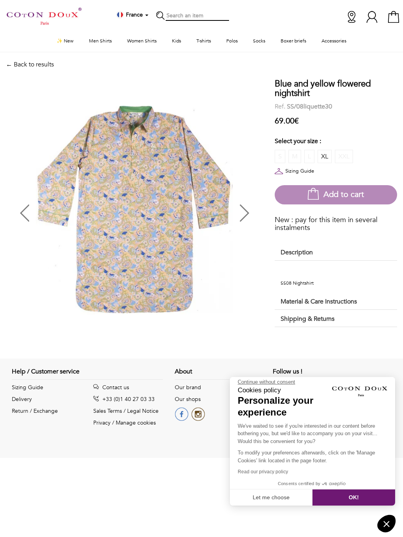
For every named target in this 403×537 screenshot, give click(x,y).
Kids (176, 41)
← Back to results (30, 64)
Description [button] (297, 252)
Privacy (102, 423)
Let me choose (271, 497)
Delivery (22, 399)
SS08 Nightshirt (297, 283)
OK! (354, 497)
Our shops (188, 399)
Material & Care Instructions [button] (319, 301)
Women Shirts (142, 41)
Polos (232, 41)
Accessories (334, 41)
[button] (70, 210)
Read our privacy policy (263, 471)
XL (324, 156)
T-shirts (203, 41)
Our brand (188, 387)
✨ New (65, 41)
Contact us (115, 387)
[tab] (336, 253)
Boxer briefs (293, 41)
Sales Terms (107, 411)
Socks (259, 41)
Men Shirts (100, 41)
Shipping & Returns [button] (308, 318)
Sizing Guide (299, 171)
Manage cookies (136, 423)
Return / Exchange (35, 411)
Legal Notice (143, 411)
